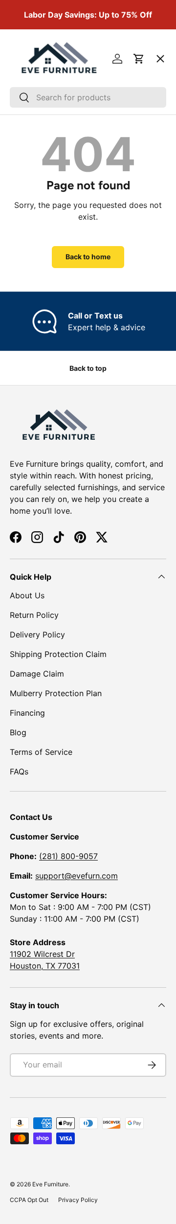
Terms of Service (41, 752)
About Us (27, 595)
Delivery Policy (37, 634)
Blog (18, 732)
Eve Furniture (50, 1184)
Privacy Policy (78, 1199)
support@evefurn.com (76, 876)
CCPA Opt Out (29, 1199)
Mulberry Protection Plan (56, 693)
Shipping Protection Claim (58, 654)
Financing (27, 713)
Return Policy (34, 615)
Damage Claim (37, 674)
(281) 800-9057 (68, 856)
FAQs (19, 771)
